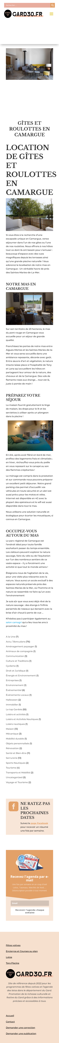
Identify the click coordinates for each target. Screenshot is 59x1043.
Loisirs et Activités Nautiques (22, 719)
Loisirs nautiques (15, 724)
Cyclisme (11, 666)
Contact (10, 1021)
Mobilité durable (15, 738)
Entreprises (12, 680)
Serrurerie (11, 758)
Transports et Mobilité (18, 772)
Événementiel (14, 690)
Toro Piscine (12, 963)
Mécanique (12, 733)
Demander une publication (21, 1033)
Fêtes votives (13, 945)
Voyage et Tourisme (17, 782)
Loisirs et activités (16, 714)
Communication (15, 656)
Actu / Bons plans (15, 641)
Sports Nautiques (15, 763)
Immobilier (12, 704)
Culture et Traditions (17, 661)
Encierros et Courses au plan (22, 951)
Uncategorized (14, 777)
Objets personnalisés (17, 743)
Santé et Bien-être (16, 753)
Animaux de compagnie (19, 651)
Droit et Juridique (16, 670)
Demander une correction (20, 1027)
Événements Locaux (17, 695)
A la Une (10, 636)
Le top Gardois (14, 709)
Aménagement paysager (20, 646)
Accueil (10, 1015)
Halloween (12, 700)
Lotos (9, 957)
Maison (10, 729)
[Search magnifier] (52, 5)
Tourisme (11, 767)
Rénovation (12, 748)
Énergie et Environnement (21, 675)
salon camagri (14, 622)
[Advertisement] (29, 102)
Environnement (15, 685)
